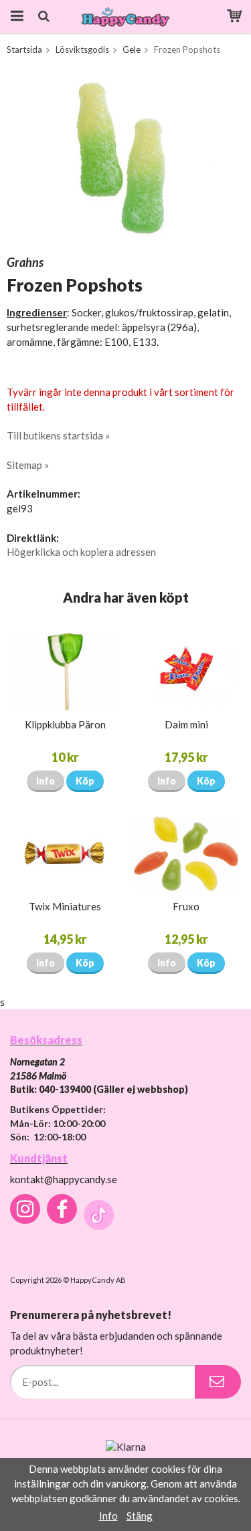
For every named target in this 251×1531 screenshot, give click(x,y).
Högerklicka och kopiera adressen (81, 552)
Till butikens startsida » (58, 435)
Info (45, 781)
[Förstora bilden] (125, 156)
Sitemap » (28, 465)
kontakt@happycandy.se (63, 1179)
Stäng (140, 1516)
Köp (85, 781)
